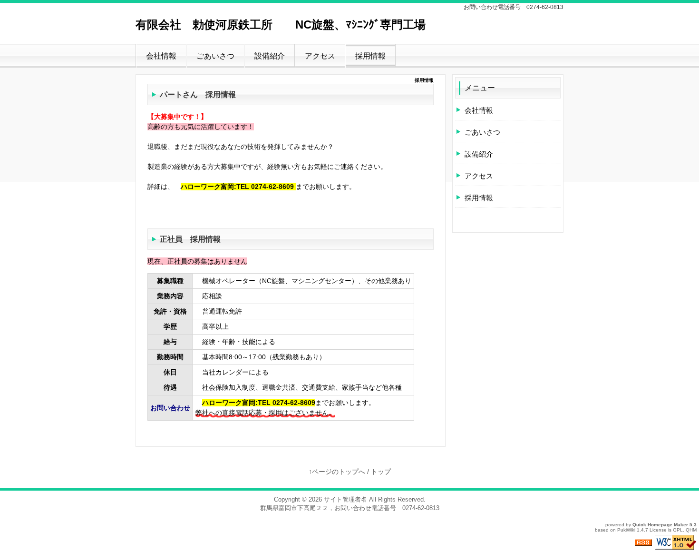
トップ (381, 471)
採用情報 (370, 56)
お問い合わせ (170, 408)
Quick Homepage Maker (660, 524)
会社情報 (161, 56)
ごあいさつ (215, 56)
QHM (691, 529)
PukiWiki (626, 529)
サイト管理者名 (345, 499)
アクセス (320, 56)
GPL (678, 529)
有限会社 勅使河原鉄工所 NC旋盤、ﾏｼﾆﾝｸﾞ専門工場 (281, 24)
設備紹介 (269, 56)
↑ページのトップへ (337, 471)
